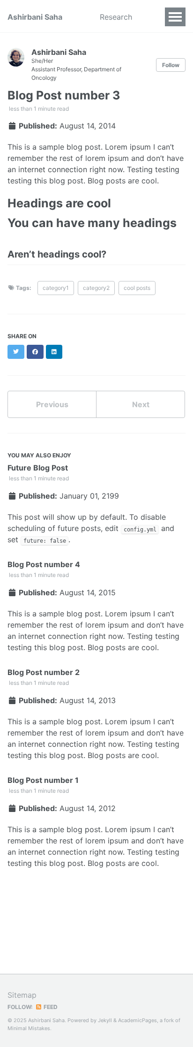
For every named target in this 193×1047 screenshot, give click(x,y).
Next (140, 404)
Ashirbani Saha (34, 17)
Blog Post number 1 (43, 780)
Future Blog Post (37, 467)
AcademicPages (137, 1020)
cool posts (137, 287)
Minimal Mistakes (28, 1028)
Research (116, 17)
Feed (50, 1006)
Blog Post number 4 (43, 564)
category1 (56, 287)
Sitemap (22, 995)
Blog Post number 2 (43, 672)
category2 (96, 287)
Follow (170, 64)
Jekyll (105, 1020)
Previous (52, 404)
